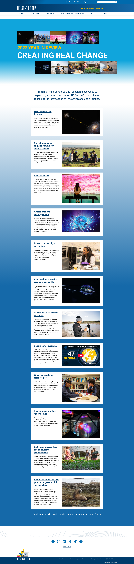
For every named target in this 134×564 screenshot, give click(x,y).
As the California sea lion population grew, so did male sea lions (46, 482)
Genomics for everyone (45, 346)
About (21, 13)
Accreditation (100, 559)
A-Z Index (90, 2)
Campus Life (79, 13)
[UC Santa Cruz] (26, 8)
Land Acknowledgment (74, 559)
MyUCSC (68, 2)
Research (50, 13)
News (91, 13)
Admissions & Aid (67, 13)
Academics (36, 13)
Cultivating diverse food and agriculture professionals (46, 450)
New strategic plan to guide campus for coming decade (44, 146)
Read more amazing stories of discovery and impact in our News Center (67, 514)
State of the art (41, 175)
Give (105, 13)
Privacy (93, 559)
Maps (85, 2)
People (73, 2)
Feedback (67, 546)
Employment (85, 559)
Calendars (79, 2)
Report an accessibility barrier (58, 559)
